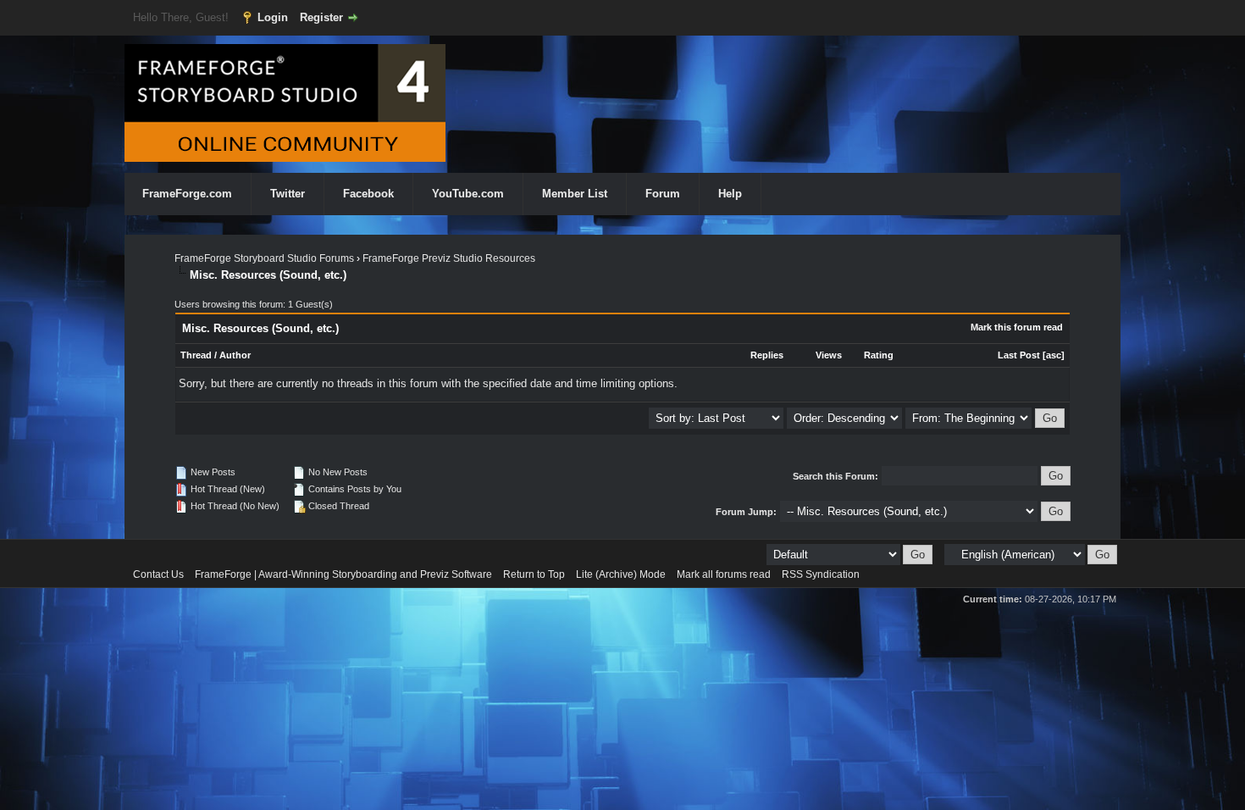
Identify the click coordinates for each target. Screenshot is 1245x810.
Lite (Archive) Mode (621, 574)
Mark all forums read (724, 574)
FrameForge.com (187, 193)
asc (1053, 355)
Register (321, 17)
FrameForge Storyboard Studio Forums (264, 258)
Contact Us (158, 574)
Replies (766, 355)
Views (829, 355)
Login (272, 17)
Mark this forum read (1017, 327)
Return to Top (534, 574)
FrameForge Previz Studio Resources (448, 258)
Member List (574, 193)
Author (235, 355)
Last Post (1019, 355)
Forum (662, 193)
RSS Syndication (821, 574)
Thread (196, 355)
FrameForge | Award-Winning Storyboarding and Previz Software (343, 574)
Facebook (368, 193)
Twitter (287, 193)
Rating (879, 355)
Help (730, 193)
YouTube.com (468, 193)
